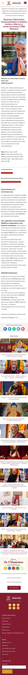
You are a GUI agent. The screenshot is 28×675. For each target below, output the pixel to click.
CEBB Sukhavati (22, 11)
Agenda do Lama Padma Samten (10, 9)
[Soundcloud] (10, 608)
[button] (5, 329)
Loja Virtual (5, 654)
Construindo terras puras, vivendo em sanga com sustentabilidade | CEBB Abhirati (14, 441)
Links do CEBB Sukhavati (14, 582)
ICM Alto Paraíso (6, 624)
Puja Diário (5, 645)
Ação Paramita (6, 618)
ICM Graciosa (5, 630)
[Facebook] (10, 605)
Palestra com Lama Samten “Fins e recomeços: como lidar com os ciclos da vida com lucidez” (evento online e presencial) (14, 552)
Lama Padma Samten (16, 13)
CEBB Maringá (14, 11)
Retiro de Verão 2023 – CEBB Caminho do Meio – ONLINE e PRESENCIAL (14, 376)
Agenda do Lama (6, 642)
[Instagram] (18, 605)
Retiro (24, 13)
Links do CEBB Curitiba (14, 578)
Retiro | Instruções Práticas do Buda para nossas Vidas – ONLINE (14, 530)
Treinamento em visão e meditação (14, 15)
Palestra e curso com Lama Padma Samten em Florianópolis (14, 398)
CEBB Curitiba (23, 9)
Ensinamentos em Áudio (8, 648)
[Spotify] (14, 608)
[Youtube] (14, 605)
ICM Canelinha (6, 627)
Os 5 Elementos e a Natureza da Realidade (14, 573)
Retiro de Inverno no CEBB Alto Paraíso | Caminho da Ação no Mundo (14, 355)
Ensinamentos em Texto (8, 651)
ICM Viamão (5, 621)
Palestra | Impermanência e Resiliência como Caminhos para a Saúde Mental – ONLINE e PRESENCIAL (14, 463)
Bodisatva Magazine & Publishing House (12, 633)
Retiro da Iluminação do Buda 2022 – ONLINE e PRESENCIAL (14, 419)
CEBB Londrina (6, 11)
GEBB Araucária (6, 13)
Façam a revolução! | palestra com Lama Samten (14, 508)
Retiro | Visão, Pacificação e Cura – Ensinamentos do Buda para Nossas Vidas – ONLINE (14, 486)
